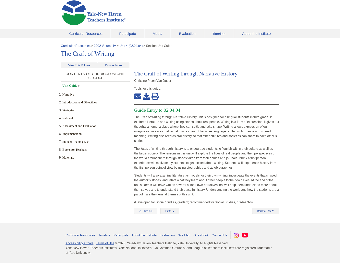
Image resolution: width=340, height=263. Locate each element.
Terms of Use (105, 243)
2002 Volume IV (105, 45)
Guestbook (201, 235)
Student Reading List (75, 141)
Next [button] (168, 210)
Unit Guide (69, 85)
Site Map (184, 235)
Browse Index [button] (113, 65)
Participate (127, 34)
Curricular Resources (86, 34)
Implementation (72, 134)
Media (157, 34)
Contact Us (219, 235)
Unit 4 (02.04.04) (131, 45)
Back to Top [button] (264, 210)
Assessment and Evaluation (79, 126)
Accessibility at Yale (79, 243)
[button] (317, 256)
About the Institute (256, 34)
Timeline (218, 34)
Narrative (68, 94)
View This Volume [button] (79, 65)
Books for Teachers (74, 149)
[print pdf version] (155, 96)
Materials (68, 157)
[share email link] (137, 96)
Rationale (68, 118)
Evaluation (187, 34)
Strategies (68, 110)
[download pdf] (146, 96)
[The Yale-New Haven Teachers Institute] (132, 13)
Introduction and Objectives (79, 102)
